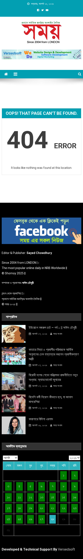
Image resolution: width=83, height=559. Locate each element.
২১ (52, 508)
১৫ (63, 497)
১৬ (74, 497)
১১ (19, 497)
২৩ (74, 508)
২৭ (41, 519)
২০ (41, 508)
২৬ (30, 519)
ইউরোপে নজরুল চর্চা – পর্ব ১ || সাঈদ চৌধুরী (53, 328)
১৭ (8, 508)
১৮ (19, 508)
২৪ (8, 519)
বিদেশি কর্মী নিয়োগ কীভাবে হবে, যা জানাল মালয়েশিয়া (51, 399)
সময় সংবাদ (57, 333)
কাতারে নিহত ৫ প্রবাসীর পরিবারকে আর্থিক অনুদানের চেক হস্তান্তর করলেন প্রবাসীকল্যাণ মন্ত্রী (54, 354)
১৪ (52, 497)
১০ (8, 497)
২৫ (19, 519)
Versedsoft (66, 549)
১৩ (41, 497)
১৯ (30, 508)
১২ (30, 497)
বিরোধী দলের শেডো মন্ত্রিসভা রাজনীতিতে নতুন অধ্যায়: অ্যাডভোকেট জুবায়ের (53, 377)
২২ (63, 508)
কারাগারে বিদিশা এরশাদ (41, 419)
